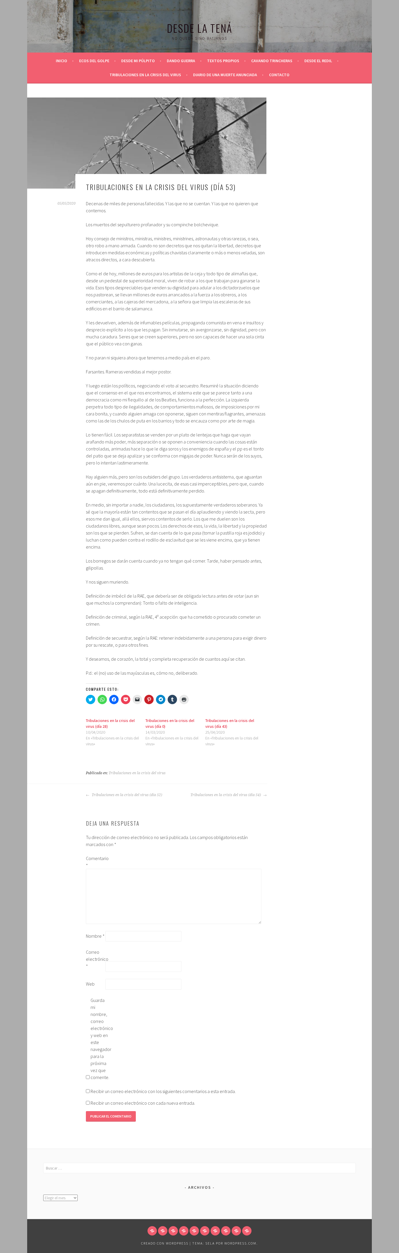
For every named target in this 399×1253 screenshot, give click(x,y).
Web (90, 984)
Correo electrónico (95, 959)
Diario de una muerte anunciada (225, 74)
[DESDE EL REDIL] (215, 1230)
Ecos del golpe (94, 60)
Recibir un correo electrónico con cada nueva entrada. (143, 1103)
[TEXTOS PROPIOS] (194, 1230)
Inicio (61, 60)
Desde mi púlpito (138, 60)
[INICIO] (152, 1230)
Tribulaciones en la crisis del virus (145, 74)
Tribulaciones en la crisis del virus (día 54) (226, 795)
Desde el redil (318, 60)
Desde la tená (199, 28)
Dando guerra (181, 60)
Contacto (279, 74)
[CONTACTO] (246, 1230)
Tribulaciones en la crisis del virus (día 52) (126, 795)
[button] (146, 143)
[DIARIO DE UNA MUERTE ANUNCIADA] (236, 1230)
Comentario (95, 861)
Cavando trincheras (271, 60)
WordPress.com (240, 1243)
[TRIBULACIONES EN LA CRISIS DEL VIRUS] (225, 1230)
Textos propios (223, 60)
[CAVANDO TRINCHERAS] (204, 1230)
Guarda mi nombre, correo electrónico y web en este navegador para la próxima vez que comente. (100, 1038)
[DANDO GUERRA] (183, 1230)
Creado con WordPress (164, 1243)
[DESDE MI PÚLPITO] (173, 1230)
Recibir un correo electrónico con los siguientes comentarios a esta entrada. (163, 1091)
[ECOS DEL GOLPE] (162, 1230)
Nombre (95, 936)
